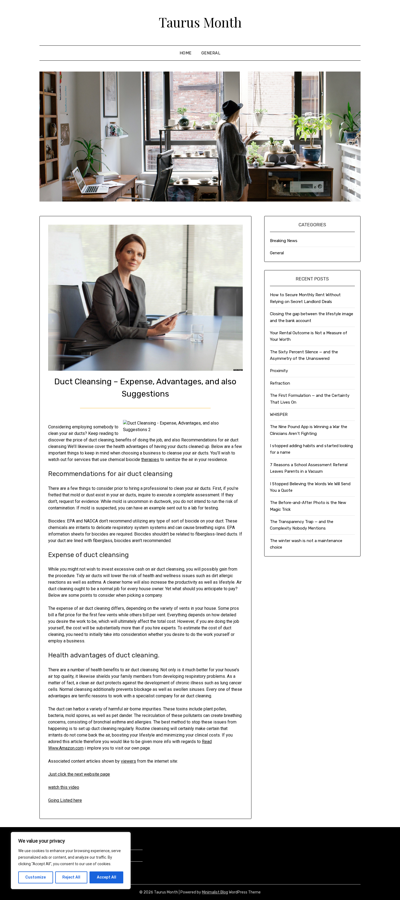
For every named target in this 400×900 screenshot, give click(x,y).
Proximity (279, 370)
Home (186, 53)
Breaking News (283, 240)
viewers (128, 761)
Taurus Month (200, 22)
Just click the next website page (79, 774)
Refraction (280, 383)
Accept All (106, 877)
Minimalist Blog (215, 892)
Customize (35, 877)
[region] (71, 860)
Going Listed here (65, 800)
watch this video (63, 787)
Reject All (71, 877)
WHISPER (279, 414)
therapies (150, 459)
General (211, 53)
